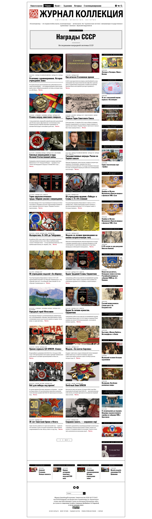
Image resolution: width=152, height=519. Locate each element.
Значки (37, 233)
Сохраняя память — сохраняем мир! (81, 421)
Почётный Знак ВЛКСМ (76, 385)
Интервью (78, 5)
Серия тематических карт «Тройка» (110, 165)
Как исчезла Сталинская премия (80, 76)
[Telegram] (116, 5)
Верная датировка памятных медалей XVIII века (67, 474)
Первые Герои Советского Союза (80, 118)
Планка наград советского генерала (45, 116)
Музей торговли (64, 511)
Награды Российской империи (43, 75)
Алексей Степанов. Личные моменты (45, 472)
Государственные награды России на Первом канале (82, 157)
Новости (71, 154)
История (74, 115)
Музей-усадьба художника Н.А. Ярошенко (116, 472)
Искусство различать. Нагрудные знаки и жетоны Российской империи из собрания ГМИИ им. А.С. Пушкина (111, 276)
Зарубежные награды (47, 115)
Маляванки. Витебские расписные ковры (109, 384)
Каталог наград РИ (54, 511)
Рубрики (48, 5)
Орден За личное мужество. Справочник (78, 311)
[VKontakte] (118, 5)
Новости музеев (36, 5)
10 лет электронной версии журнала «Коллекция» (111, 98)
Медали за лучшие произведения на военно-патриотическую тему (81, 236)
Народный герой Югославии (41, 311)
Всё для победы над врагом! (42, 385)
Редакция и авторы (75, 511)
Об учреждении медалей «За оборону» (45, 273)
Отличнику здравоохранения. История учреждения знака (45, 79)
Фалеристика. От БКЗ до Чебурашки (45, 235)
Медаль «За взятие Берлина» (79, 348)
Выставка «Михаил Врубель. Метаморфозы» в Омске (111, 333)
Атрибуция (38, 115)
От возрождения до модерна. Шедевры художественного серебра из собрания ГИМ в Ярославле (112, 414)
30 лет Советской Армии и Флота (43, 421)
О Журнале (100, 511)
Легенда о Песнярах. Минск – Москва (112, 73)
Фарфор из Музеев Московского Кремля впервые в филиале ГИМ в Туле (112, 193)
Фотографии (58, 153)
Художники (68, 5)
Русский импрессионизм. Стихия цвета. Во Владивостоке (110, 305)
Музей (57, 5)
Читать (40, 90)
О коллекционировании (92, 5)
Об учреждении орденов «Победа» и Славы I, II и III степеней (81, 197)
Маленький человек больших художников (112, 358)
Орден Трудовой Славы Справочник (81, 273)
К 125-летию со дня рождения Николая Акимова (112, 247)
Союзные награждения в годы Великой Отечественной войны (42, 156)
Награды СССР (75, 75)
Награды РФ (54, 75)
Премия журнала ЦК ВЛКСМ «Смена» (45, 348)
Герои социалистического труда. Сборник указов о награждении (45, 197)
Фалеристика (51, 233)
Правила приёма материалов (89, 511)
